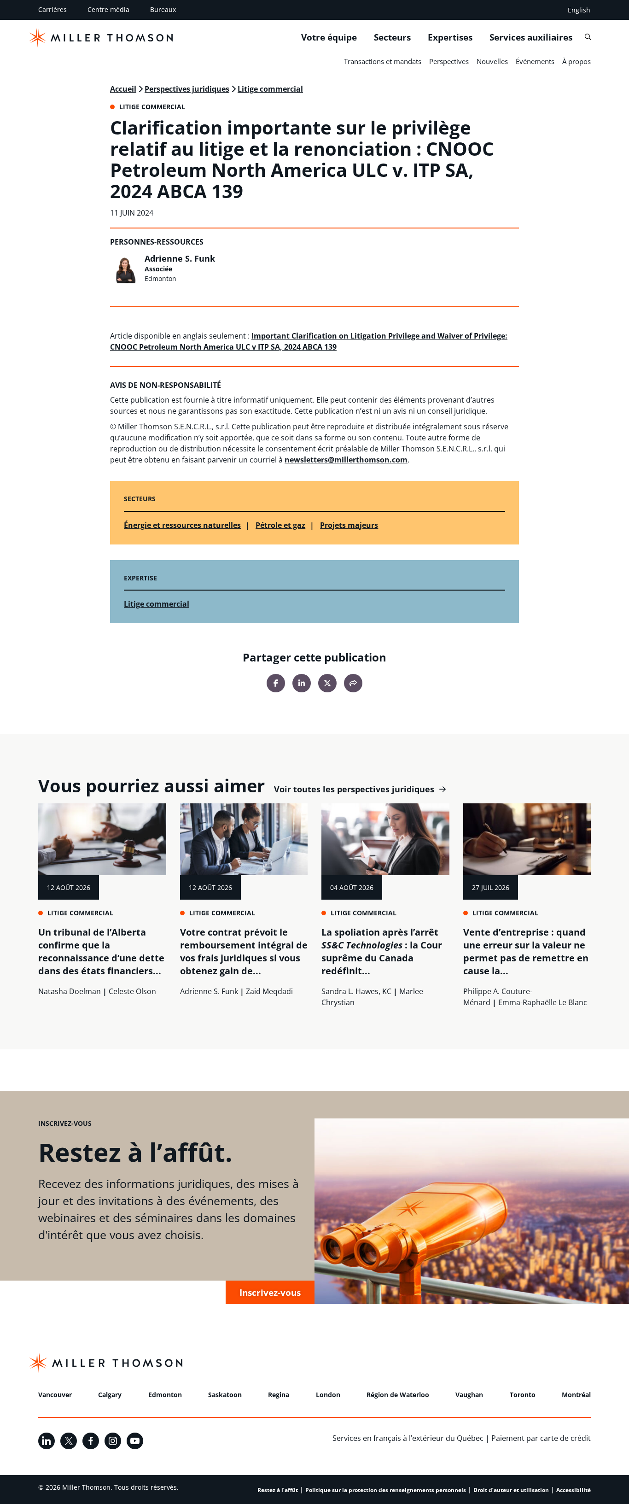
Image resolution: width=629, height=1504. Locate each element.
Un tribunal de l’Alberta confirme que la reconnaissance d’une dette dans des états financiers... (101, 951)
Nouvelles (492, 61)
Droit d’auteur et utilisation (511, 1490)
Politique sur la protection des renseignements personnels (385, 1490)
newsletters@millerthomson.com (346, 460)
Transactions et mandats (382, 61)
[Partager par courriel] (353, 683)
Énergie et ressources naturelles (182, 525)
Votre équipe (329, 37)
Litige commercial (270, 89)
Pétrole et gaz (280, 525)
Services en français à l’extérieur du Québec (407, 1438)
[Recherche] (588, 37)
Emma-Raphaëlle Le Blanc (542, 1002)
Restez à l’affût (277, 1490)
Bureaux (163, 9)
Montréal (576, 1394)
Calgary (110, 1394)
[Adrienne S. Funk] (125, 268)
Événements (535, 61)
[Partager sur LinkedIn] (301, 683)
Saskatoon (225, 1394)
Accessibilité (573, 1490)
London (328, 1394)
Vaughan (469, 1394)
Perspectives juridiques (187, 89)
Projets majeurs (349, 525)
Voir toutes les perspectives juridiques (354, 789)
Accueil (123, 89)
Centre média (108, 9)
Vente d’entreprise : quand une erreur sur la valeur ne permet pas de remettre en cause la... (525, 951)
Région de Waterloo (398, 1394)
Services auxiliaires (530, 37)
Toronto (523, 1394)
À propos (576, 61)
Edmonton (165, 1394)
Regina (278, 1394)
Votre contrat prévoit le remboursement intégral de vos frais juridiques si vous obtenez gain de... (244, 951)
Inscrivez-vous (270, 1292)
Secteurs (392, 37)
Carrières (52, 9)
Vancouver (55, 1394)
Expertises (450, 37)
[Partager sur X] (327, 683)
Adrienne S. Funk (180, 258)
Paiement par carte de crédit (541, 1438)
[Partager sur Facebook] (276, 683)
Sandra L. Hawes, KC (356, 991)
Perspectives (449, 61)
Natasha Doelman (69, 991)
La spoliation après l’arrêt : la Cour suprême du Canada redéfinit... (381, 951)
